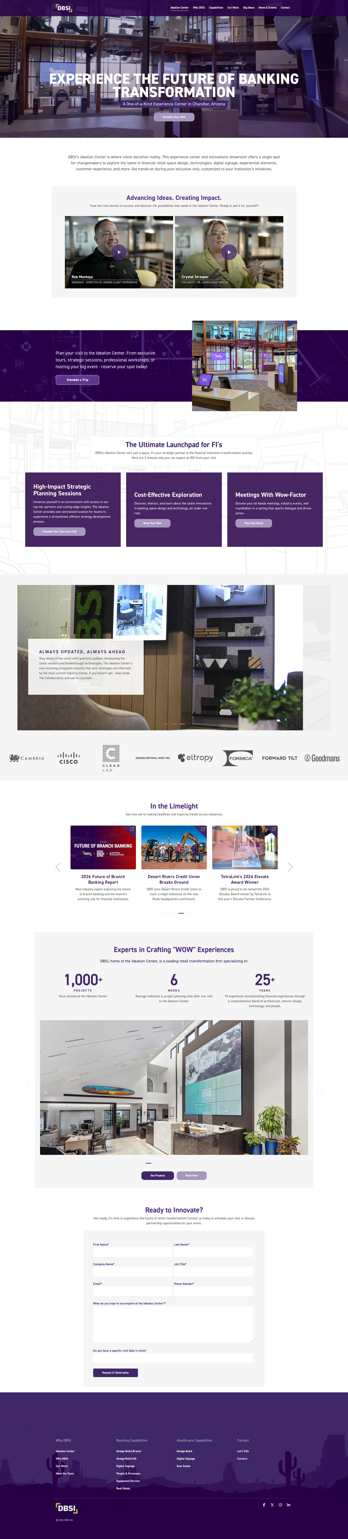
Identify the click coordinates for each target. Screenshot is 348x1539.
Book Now (192, 1175)
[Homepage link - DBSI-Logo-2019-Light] (67, 1511)
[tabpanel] (103, 865)
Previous (60, 867)
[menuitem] (63, 1440)
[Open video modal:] (119, 252)
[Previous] (26, 657)
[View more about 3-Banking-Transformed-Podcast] (174, 847)
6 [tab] (184, 1165)
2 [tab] (166, 915)
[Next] (321, 657)
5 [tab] (187, 915)
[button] (264, 1505)
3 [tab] (173, 915)
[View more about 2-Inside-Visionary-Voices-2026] (103, 847)
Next (288, 867)
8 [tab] (198, 1165)
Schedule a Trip (77, 380)
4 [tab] (180, 915)
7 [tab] (191, 1165)
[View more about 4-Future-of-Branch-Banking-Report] (245, 847)
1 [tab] (158, 915)
